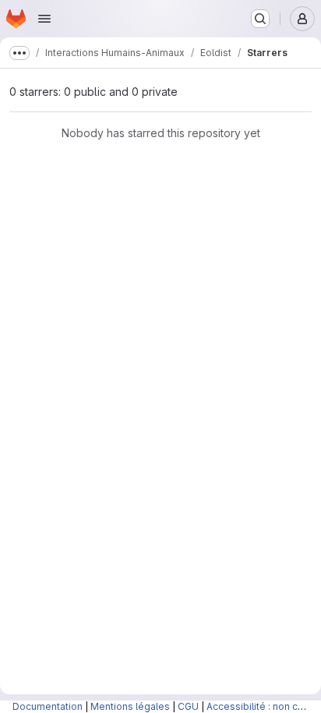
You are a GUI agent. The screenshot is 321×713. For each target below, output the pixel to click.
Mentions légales (130, 706)
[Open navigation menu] (44, 18)
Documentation (47, 706)
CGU (188, 706)
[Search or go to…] (260, 18)
